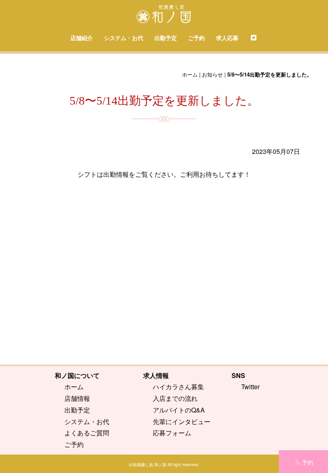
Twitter (250, 386)
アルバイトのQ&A (179, 409)
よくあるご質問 (86, 432)
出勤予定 (165, 38)
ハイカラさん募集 (178, 386)
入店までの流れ (175, 398)
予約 (307, 462)
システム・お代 (123, 38)
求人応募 (227, 38)
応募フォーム (172, 432)
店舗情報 (77, 398)
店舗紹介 (81, 38)
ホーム (190, 74)
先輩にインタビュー (181, 421)
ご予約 (196, 38)
